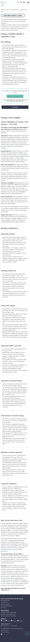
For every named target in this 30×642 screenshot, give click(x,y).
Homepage (3, 9)
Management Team (5, 600)
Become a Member (5, 604)
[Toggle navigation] (28, 2)
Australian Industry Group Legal (8, 612)
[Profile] (21, 2)
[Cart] (24, 2)
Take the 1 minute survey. (15, 96)
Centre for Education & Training (8, 616)
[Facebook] (14, 621)
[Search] (18, 2)
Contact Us (3, 607)
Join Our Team (4, 602)
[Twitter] (3, 621)
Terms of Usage (4, 630)
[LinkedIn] (8, 621)
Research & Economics (15, 9)
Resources (8, 9)
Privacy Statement (5, 632)
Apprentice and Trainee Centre (8, 614)
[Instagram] (20, 621)
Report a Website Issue (6, 605)
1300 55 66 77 (5, 624)
